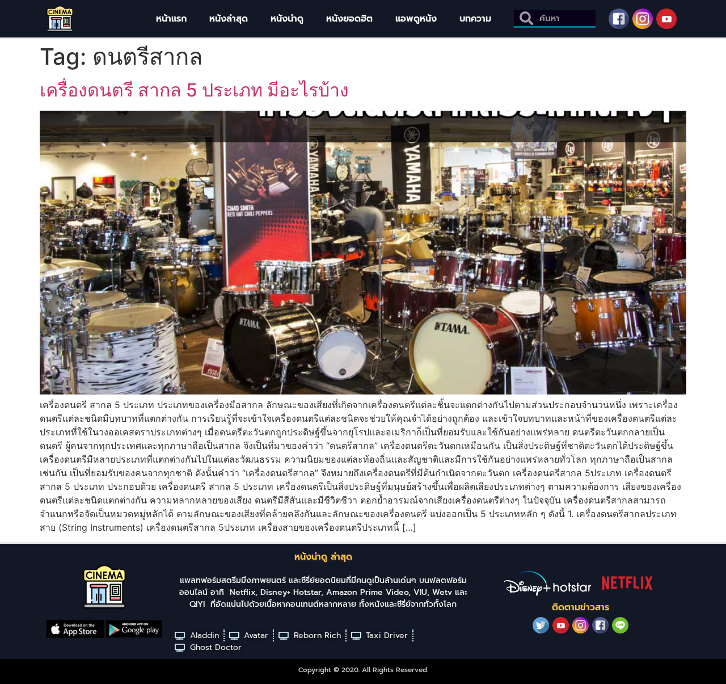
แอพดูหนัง (416, 19)
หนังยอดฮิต (349, 19)
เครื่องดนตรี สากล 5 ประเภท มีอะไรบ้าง (194, 90)
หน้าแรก (171, 19)
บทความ (475, 19)
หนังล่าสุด (228, 19)
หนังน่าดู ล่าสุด (323, 557)
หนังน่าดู (287, 19)
